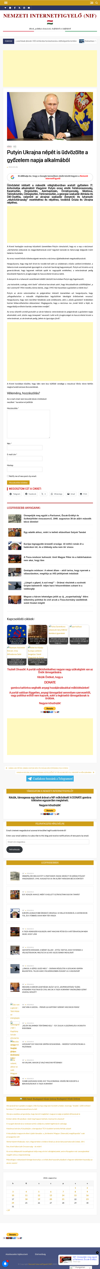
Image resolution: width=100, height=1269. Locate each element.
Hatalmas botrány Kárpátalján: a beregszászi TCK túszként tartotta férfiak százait (38, 1128)
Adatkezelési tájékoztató (17, 1254)
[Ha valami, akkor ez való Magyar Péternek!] (15, 1070)
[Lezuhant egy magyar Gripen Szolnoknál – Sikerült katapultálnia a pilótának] (15, 1049)
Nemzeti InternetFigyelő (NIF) (40, 1264)
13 (51, 1195)
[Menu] (5, 2)
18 (26, 1199)
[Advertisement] (50, 68)
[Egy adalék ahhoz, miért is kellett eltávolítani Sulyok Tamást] (15, 894)
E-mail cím (12, 454)
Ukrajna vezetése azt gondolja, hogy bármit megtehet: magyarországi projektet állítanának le (43, 1114)
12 (39, 1195)
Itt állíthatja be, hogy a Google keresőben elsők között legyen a (53, 177)
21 (63, 1199)
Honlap (10, 465)
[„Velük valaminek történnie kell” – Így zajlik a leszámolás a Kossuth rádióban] (15, 1025)
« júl (8, 1210)
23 (87, 1199)
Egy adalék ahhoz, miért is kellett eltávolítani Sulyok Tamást (51, 894)
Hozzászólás (13, 408)
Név (9, 443)
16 (87, 1195)
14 (63, 1195)
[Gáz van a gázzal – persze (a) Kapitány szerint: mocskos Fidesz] (15, 1031)
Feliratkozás (14, 849)
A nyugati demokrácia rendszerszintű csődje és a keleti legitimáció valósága (36, 1124)
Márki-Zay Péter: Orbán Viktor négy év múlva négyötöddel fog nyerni (38, 768)
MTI (14, 146)
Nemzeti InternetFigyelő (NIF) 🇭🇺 (50, 19)
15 (75, 1195)
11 (26, 1195)
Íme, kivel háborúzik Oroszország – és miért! (24, 1146)
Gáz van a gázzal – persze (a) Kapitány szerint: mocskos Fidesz (50, 1007)
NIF (23, 873)
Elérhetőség (40, 1254)
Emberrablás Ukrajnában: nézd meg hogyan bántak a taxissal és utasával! (35, 1119)
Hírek (9, 146)
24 (13, 1203)
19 (39, 1199)
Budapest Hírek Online (68, 1099)
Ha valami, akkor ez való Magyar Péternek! (42, 1063)
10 (13, 1195)
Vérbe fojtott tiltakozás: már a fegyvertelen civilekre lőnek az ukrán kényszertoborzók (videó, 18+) (45, 1142)
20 (51, 1199)
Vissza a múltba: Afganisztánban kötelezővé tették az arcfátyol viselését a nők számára (54, 772)
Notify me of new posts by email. (23, 476)
